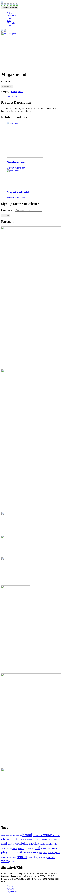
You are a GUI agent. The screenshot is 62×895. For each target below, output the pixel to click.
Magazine (11, 23)
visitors (11, 861)
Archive (10, 889)
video (5, 861)
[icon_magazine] (19, 68)
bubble (47, 835)
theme (41, 857)
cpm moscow (28, 840)
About (10, 886)
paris (31, 848)
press (10, 857)
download (55, 840)
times (45, 857)
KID (17, 843)
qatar (14, 857)
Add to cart (7, 86)
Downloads (12, 15)
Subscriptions (17, 91)
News (9, 13)
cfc (3, 839)
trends (51, 857)
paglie (27, 848)
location (3, 848)
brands (37, 835)
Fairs (9, 20)
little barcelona (45, 844)
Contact (10, 25)
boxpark (19, 835)
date (36, 839)
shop (35, 857)
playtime (7, 852)
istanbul (11, 844)
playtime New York (26, 852)
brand (27, 834)
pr (7, 857)
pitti (37, 847)
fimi (4, 843)
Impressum (12, 891)
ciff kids (16, 839)
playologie (52, 848)
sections (30, 857)
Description (12, 96)
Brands (10, 18)
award (13, 835)
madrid (9, 848)
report (22, 856)
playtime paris (45, 852)
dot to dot (46, 840)
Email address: (8, 210)
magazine (18, 848)
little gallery (54, 844)
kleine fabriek (29, 843)
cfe (7, 840)
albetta (3, 835)
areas (7, 835)
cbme (56, 835)
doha (40, 840)
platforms (44, 848)
